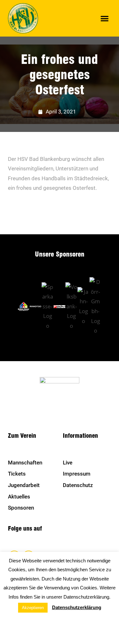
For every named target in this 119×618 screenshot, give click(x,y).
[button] (104, 18)
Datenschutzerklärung (76, 607)
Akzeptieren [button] (33, 607)
